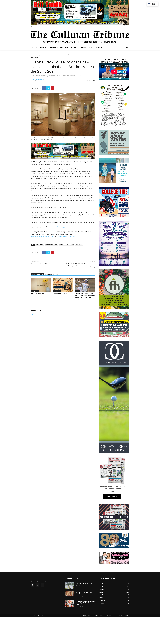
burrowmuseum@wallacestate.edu (42, 236)
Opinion (109, 615)
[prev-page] (32, 303)
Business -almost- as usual (84, 583)
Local (67, 244)
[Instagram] (126, 26)
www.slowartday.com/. (60, 227)
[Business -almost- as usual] (69, 585)
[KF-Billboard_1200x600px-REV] (114, 540)
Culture (41, 244)
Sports (89, 615)
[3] (63, 150)
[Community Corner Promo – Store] (114, 324)
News (72, 244)
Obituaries (102, 615)
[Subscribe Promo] (114, 517)
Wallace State (79, 244)
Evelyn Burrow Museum (51, 244)
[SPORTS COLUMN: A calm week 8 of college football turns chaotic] (69, 603)
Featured (61, 244)
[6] (80, 12)
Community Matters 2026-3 (60, 293)
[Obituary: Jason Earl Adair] (41, 285)
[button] (127, 47)
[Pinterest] (52, 88)
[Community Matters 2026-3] (63, 285)
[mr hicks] (114, 558)
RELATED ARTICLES (37, 274)
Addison (77, 291)
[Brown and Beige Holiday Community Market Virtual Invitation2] (114, 105)
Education (95, 615)
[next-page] (35, 303)
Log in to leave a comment (39, 314)
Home (32, 55)
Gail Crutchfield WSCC (39, 79)
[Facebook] (124, 26)
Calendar (115, 615)
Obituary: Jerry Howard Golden (40, 264)
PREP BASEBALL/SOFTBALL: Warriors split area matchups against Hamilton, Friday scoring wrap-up (80, 266)
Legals (121, 615)
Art (37, 244)
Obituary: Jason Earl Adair (38, 293)
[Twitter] (128, 26)
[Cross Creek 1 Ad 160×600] (114, 397)
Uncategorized (39, 55)
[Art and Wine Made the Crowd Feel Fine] (69, 593)
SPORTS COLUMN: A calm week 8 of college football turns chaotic (85, 603)
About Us (127, 615)
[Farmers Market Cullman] (114, 289)
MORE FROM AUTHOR (51, 274)
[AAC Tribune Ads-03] (114, 142)
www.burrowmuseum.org (66, 236)
